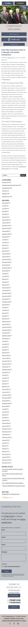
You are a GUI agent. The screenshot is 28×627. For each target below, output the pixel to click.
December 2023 (6, 293)
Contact (21, 3)
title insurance (6, 79)
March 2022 (5, 352)
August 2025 (5, 236)
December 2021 (6, 361)
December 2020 (6, 395)
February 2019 (5, 454)
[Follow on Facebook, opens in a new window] (14, 623)
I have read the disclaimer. (12, 566)
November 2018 (6, 462)
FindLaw (24, 620)
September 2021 (6, 369)
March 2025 (5, 251)
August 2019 (5, 440)
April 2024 (4, 282)
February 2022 (5, 355)
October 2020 (5, 400)
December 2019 (6, 428)
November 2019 (6, 431)
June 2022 (4, 344)
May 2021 (4, 381)
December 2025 (6, 225)
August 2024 (5, 270)
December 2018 (6, 460)
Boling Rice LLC (11, 58)
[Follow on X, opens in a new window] (10, 623)
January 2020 (5, 426)
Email (3, 537)
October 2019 (5, 434)
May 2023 (4, 313)
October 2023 (5, 299)
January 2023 (5, 324)
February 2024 (5, 287)
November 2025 (6, 228)
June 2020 (4, 412)
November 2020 (6, 397)
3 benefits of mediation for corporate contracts (13, 485)
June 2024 (4, 276)
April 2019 (4, 448)
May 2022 (4, 347)
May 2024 (4, 279)
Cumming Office (14, 595)
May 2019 (4, 445)
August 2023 (5, 304)
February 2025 (5, 253)
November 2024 (6, 262)
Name (3, 530)
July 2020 (4, 409)
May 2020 (4, 414)
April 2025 (4, 248)
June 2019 (4, 443)
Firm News (4, 190)
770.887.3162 (15, 39)
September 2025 (6, 234)
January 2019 (5, 457)
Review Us (14, 607)
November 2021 (6, 364)
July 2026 (4, 205)
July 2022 (4, 341)
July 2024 (4, 273)
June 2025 (4, 242)
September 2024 (6, 268)
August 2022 (5, 338)
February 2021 (5, 389)
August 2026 (5, 203)
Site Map (12, 618)
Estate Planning (6, 188)
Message (4, 552)
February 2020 (5, 423)
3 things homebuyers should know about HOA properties (13, 479)
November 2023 (6, 296)
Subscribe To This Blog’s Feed (11, 494)
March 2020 (5, 420)
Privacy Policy (20, 618)
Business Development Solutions (11, 620)
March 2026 (5, 217)
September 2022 (6, 335)
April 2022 (4, 349)
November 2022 (6, 330)
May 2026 (4, 211)
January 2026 (5, 222)
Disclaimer (4, 564)
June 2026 (4, 208)
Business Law (5, 182)
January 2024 (5, 290)
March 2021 (5, 386)
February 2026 (5, 220)
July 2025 (4, 239)
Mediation (4, 193)
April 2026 (4, 214)
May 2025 (4, 245)
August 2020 (5, 406)
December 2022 (6, 327)
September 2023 (6, 301)
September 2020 (6, 403)
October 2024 (5, 265)
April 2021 (4, 383)
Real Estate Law (6, 196)
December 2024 (6, 259)
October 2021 (5, 366)
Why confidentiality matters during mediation (12, 483)
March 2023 (5, 318)
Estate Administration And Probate (10, 185)
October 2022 (5, 332)
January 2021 (5, 392)
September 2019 (6, 437)
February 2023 (5, 321)
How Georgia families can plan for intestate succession (12, 470)
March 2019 (5, 451)
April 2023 (4, 316)
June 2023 (4, 310)
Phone (3, 544)
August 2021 (5, 372)
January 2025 (5, 256)
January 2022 (5, 358)
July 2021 (4, 375)
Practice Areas (14, 44)
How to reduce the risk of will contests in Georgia (12, 474)
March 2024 (5, 284)
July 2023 (4, 307)
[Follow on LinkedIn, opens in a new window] (18, 623)
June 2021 (4, 378)
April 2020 (4, 417)
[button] (7, 3)
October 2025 (5, 231)
